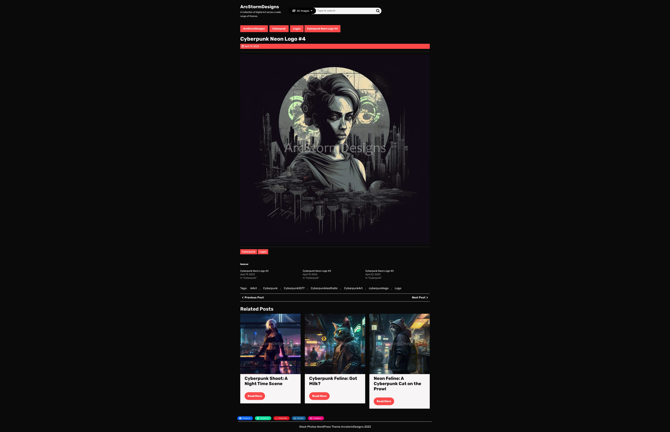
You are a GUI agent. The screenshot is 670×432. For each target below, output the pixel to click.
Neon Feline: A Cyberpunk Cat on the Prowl (397, 383)
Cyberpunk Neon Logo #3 (317, 270)
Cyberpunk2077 (294, 288)
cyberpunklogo (379, 288)
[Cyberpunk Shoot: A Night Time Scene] (270, 343)
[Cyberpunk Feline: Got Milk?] (335, 343)
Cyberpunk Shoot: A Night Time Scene (266, 381)
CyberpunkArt (353, 288)
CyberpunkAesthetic (324, 288)
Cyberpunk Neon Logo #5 (379, 270)
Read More (256, 397)
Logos (297, 28)
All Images (303, 10)
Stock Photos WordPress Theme (319, 426)
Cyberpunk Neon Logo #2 (254, 270)
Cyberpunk (279, 28)
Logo (398, 288)
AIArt (253, 288)
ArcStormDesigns (259, 6)
